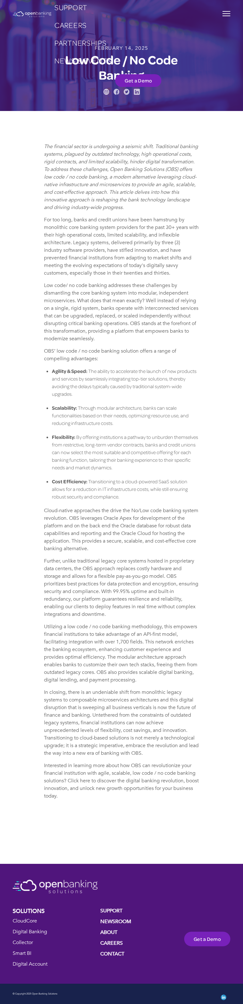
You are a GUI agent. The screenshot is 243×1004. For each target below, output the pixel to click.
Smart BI (22, 953)
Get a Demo (138, 80)
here (85, 780)
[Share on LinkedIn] (137, 92)
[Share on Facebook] (117, 92)
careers (70, 24)
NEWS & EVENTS (82, 60)
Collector (23, 942)
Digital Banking (30, 931)
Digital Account (30, 964)
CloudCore (25, 920)
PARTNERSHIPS (80, 42)
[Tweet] (127, 92)
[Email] (106, 92)
